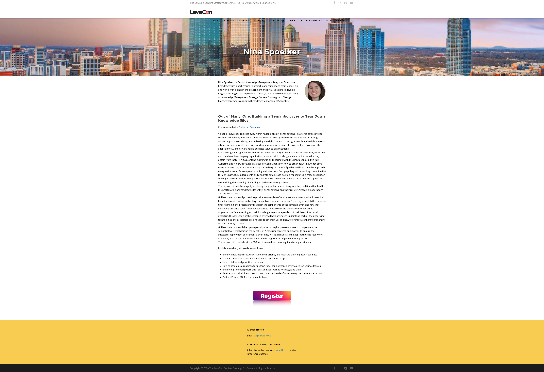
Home (215, 21)
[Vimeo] (345, 3)
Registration (276, 21)
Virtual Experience (311, 21)
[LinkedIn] (340, 3)
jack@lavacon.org (262, 335)
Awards (340, 21)
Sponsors (228, 21)
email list (280, 350)
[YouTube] (351, 3)
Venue (292, 21)
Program (244, 21)
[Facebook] (334, 3)
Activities (259, 21)
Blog (329, 21)
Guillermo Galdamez (249, 127)
